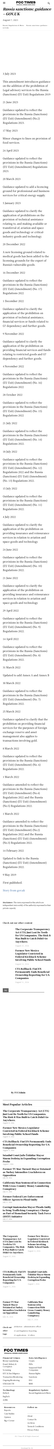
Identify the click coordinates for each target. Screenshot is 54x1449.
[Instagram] (31, 1411)
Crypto (32, 1361)
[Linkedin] (12, 35)
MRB (31, 1383)
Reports (7, 1410)
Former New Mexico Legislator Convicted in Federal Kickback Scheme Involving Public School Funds (33, 955)
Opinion (7, 1417)
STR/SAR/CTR (8, 1383)
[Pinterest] (31, 35)
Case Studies (9, 1413)
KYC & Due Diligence (11, 1373)
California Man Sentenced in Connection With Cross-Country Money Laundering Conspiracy (39, 1309)
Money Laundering (10, 1361)
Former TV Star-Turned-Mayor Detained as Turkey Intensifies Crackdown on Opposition (14, 1307)
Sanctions (33, 1377)
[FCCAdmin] (7, 1092)
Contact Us (31, 1419)
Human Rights (34, 1373)
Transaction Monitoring (12, 1377)
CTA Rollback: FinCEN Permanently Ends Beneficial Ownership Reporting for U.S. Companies (32, 973)
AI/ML (5, 1400)
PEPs (31, 1364)
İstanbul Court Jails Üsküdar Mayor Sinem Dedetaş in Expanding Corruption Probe (39, 1275)
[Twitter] (18, 35)
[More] (44, 35)
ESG (30, 1380)
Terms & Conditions (35, 1426)
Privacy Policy (33, 1430)
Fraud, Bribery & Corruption (9, 1365)
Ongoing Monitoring (11, 1380)
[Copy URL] (37, 35)
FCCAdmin (19, 1092)
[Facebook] (24, 35)
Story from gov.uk (14, 890)
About (29, 1416)
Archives (31, 1423)
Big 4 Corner (9, 1420)
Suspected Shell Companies (35, 1368)
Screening (7, 1370)
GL (32, 1448)
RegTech (6, 1396)
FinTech (6, 1393)
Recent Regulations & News (13, 25)
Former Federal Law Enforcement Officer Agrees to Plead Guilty (23, 1198)
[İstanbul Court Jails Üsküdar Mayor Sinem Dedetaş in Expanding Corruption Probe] (39, 1264)
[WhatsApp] (5, 35)
